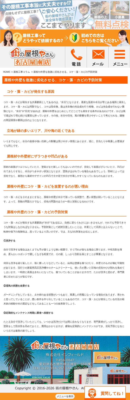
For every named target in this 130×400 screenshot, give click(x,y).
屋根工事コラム (21, 71)
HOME (6, 71)
